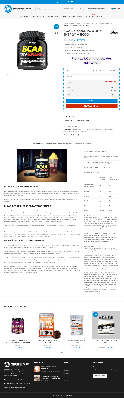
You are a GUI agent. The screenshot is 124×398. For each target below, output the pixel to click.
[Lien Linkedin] (76, 135)
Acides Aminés (86, 23)
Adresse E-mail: (97, 367)
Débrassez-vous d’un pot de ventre (50, 368)
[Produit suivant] (119, 25)
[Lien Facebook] (69, 135)
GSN (106, 345)
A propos (66, 367)
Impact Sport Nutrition (76, 345)
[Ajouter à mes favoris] (30, 314)
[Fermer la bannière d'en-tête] (121, 2)
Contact (65, 380)
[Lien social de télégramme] (78, 135)
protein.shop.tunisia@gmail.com (15, 387)
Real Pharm (18, 345)
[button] (30, 319)
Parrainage (66, 370)
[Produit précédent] (115, 25)
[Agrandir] (8, 74)
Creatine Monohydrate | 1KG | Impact (76, 342)
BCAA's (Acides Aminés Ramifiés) (101, 23)
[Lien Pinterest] (74, 135)
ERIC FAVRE (47, 345)
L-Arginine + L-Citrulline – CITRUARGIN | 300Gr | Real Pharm (18, 342)
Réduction (66, 377)
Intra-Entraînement (109, 129)
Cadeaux (66, 373)
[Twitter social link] (71, 135)
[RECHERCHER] (81, 9)
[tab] (38, 143)
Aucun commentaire (54, 371)
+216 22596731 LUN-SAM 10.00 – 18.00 (17, 384)
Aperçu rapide (30, 323)
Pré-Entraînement (80, 131)
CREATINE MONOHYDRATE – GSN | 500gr (106, 342)
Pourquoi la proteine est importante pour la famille (50, 377)
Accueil (65, 23)
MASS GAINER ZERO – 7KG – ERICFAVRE (47, 342)
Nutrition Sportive (74, 23)
